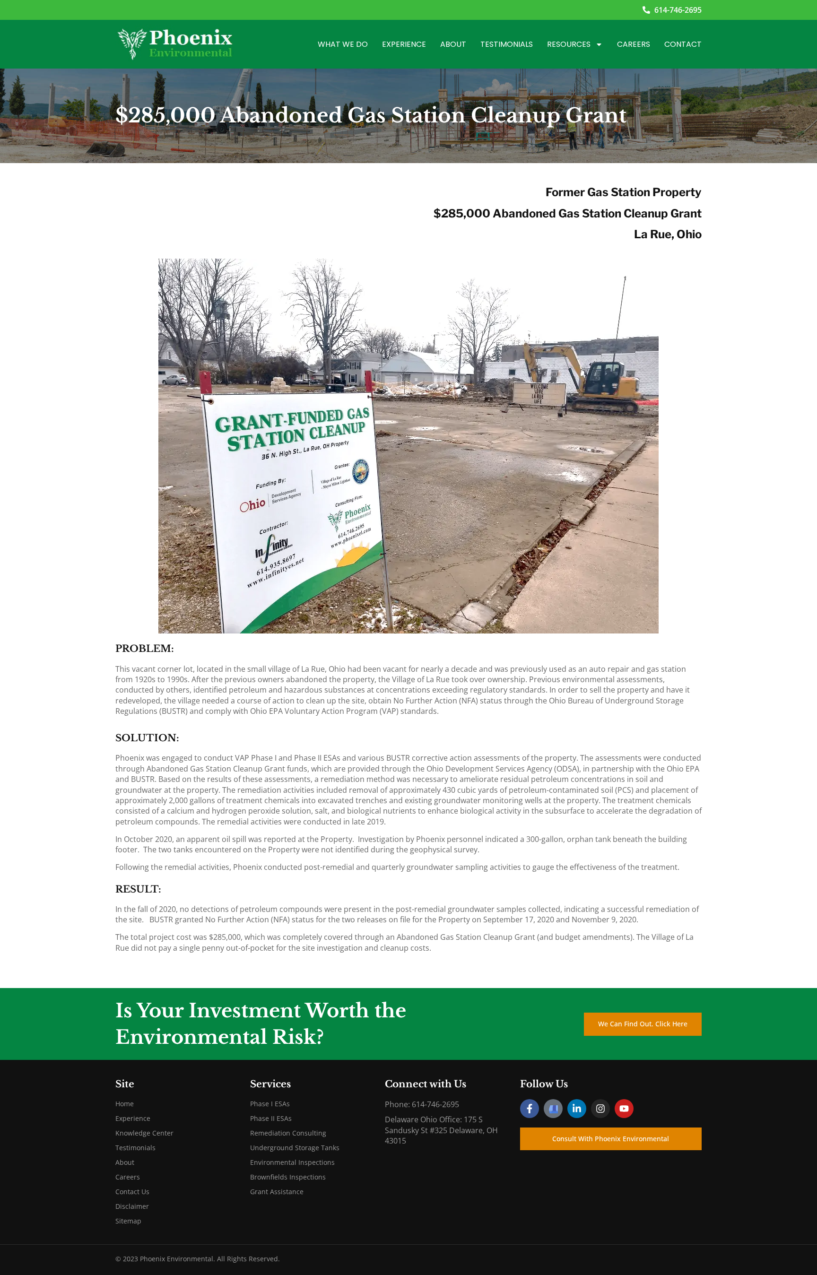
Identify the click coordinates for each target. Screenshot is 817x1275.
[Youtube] (624, 1108)
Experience (404, 44)
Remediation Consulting (288, 1132)
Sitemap (128, 1220)
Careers (633, 44)
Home (124, 1103)
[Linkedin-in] (576, 1108)
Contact (683, 44)
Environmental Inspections (292, 1162)
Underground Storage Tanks (294, 1147)
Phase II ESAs (271, 1118)
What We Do (343, 44)
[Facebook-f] (529, 1108)
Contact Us (132, 1191)
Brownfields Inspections (288, 1176)
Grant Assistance (277, 1191)
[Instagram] (600, 1108)
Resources (569, 44)
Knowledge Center (144, 1132)
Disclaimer (132, 1206)
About (453, 44)
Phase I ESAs (270, 1103)
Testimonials (506, 44)
